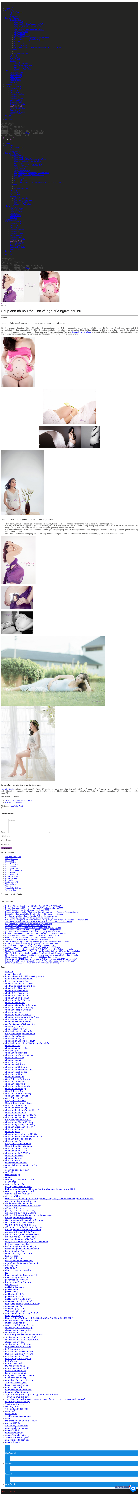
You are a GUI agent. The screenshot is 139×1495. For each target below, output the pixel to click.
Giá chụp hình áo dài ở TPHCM (20, 1222)
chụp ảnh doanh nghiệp (16, 1108)
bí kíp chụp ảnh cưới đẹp (17, 981)
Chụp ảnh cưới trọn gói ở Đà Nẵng (27, 26)
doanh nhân (11, 1182)
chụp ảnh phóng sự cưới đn (18, 1014)
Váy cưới (13, 55)
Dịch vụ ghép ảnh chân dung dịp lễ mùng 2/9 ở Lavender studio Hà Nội (32, 943)
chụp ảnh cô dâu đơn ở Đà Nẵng (20, 1005)
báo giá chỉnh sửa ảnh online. (19, 979)
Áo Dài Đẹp (9, 861)
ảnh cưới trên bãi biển (15, 1435)
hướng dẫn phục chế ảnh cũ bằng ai (22, 1249)
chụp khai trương (13, 1045)
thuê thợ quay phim (14, 1349)
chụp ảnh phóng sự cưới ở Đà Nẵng (22, 1017)
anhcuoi (9, 971)
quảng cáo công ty (14, 1315)
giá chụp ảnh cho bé (14, 1208)
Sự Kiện (17, 41)
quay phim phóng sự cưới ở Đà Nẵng (22, 1304)
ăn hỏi (8, 1418)
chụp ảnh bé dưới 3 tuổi (16, 1053)
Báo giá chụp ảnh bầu (13, 802)
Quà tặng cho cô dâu (15, 1311)
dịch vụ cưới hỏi (12, 1196)
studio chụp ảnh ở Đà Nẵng (18, 1344)
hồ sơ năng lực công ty (16, 1251)
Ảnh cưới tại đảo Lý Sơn (16, 1425)
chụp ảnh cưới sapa (14, 1077)
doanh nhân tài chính (15, 1184)
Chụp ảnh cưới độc (14, 1098)
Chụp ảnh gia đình (21, 32)
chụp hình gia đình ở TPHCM (18, 1022)
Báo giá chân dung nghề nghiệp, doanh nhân (31, 38)
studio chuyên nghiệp (15, 1323)
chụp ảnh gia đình (13, 1012)
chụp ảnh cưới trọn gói (15, 1088)
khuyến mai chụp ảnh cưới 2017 (20, 1253)
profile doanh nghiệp (14, 1294)
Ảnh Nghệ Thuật (16, 77)
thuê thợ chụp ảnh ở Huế (17, 1356)
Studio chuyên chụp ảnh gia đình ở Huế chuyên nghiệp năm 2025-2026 (32, 947)
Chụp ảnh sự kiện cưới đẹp (18, 1143)
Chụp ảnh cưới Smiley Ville (18, 1079)
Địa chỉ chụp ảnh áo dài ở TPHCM (21, 1421)
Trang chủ (9, 8)
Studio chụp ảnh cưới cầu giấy (19, 1325)
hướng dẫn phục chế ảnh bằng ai (20, 1246)
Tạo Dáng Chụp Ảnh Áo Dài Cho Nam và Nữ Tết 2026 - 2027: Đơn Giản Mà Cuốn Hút (45, 1399)
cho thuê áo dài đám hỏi (16, 995)
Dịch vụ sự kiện (16, 100)
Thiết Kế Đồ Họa (16, 59)
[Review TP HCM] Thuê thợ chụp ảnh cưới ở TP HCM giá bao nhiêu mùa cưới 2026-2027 (40, 961)
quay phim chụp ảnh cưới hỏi (18, 1301)
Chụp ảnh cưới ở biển (15, 1100)
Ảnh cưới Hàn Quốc (17, 112)
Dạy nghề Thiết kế (21, 67)
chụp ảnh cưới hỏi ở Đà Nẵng (19, 1007)
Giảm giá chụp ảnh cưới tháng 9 (20, 1239)
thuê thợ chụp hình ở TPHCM (19, 1354)
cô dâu (8, 1167)
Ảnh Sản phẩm (15, 81)
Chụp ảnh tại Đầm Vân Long (18, 1146)
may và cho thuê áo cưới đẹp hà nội (22, 1263)
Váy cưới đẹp (15, 92)
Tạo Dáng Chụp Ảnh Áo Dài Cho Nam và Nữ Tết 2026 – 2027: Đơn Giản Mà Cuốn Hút (38, 922)
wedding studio (12, 1406)
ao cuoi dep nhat (13, 974)
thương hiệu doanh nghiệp (17, 1368)
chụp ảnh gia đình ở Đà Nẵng (19, 1122)
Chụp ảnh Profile (16, 102)
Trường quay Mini (21, 53)
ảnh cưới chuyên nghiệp (16, 1428)
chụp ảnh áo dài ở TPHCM (17, 1153)
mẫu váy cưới (11, 1265)
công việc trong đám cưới (17, 1170)
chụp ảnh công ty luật (15, 1065)
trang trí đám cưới (13, 1387)
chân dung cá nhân (14, 1026)
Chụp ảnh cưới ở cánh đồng (18, 1103)
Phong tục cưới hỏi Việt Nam (18, 1282)
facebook (8, 119)
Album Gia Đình (16, 75)
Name (3, 836)
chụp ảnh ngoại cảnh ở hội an (19, 1127)
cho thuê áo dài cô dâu (16, 988)
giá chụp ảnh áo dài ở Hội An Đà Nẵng (23, 1206)
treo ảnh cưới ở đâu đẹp (16, 1392)
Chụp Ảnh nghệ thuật (22, 36)
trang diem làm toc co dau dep (19, 1380)
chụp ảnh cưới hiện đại (16, 1072)
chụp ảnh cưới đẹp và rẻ (16, 1096)
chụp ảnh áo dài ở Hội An (17, 998)
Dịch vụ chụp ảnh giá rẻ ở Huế (19, 1191)
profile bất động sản (14, 1287)
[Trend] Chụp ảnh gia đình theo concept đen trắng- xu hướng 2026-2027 (33, 935)
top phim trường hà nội (15, 1373)
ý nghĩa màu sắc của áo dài (18, 1416)
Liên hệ (8, 116)
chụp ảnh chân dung (15, 1057)
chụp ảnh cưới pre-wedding (18, 1010)
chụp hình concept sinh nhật (18, 1031)
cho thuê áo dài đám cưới (17, 993)
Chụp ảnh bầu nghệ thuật (81, 332)
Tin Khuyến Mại (11, 84)
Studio (16, 51)
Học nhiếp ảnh (15, 114)
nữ (6, 1272)
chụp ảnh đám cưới (14, 1155)
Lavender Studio (7, 789)
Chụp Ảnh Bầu (19, 34)
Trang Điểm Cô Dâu (17, 108)
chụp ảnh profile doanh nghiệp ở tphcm (23, 1136)
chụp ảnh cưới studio (15, 1081)
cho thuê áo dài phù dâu (16, 991)
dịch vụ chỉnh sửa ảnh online (18, 1186)
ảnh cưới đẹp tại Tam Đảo (17, 1440)
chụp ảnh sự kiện (13, 1141)
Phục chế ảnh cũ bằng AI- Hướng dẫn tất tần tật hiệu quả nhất (29, 937)
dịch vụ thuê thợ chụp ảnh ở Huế (20, 1201)
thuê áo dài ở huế (13, 1363)
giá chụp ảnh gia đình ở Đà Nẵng (20, 1232)
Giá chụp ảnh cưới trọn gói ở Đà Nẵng (23, 1229)
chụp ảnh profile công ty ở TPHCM (21, 1134)
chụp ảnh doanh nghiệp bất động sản (22, 1110)
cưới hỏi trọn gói (12, 1175)
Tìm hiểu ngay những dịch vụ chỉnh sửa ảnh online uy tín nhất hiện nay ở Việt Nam (37, 941)
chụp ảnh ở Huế (12, 1160)
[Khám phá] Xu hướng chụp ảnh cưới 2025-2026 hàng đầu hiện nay (31, 957)
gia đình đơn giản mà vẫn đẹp (19, 1203)
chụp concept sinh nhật (16, 1029)
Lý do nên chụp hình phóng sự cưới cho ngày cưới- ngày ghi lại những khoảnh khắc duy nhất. (41, 955)
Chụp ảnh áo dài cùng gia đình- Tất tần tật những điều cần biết (29, 918)
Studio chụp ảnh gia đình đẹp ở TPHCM (24, 1335)
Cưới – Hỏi (18, 28)
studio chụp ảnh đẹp (14, 1342)
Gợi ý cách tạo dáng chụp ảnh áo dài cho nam (26, 1241)
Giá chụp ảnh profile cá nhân (18, 1218)
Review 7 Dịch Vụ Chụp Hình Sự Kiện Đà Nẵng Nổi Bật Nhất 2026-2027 (33, 906)
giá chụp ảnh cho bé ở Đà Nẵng (20, 1210)
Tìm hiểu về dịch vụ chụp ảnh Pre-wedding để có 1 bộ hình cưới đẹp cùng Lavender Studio (40, 953)
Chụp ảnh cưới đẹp (14, 1091)
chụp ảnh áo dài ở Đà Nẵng (18, 1000)
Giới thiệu (9, 10)
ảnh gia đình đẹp (13, 1442)
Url (2, 844)
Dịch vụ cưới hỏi (16, 90)
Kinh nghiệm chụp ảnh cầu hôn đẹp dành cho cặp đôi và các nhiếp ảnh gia (34, 914)
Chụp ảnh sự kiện (16, 98)
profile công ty (11, 1292)
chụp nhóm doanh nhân (16, 1048)
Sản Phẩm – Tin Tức (13, 86)
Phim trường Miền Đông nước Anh (21, 1275)
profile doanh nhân (14, 1296)
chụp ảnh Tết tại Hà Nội (16, 1148)
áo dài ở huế (11, 1413)
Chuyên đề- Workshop (22, 69)
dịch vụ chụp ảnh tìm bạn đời (18, 1194)
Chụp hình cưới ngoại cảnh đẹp (20, 1034)
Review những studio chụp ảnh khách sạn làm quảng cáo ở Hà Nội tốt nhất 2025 (36, 933)
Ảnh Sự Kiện (15, 79)
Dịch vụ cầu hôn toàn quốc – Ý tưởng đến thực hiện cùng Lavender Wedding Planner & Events (41, 912)
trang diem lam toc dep (15, 1378)
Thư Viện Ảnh (10, 71)
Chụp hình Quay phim (18, 20)
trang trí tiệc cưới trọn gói (16, 1385)
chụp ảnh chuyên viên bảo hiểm (20, 1055)
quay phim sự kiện (13, 1306)
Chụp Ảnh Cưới (20, 22)
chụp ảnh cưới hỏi (13, 1074)
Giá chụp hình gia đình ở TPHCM (20, 1225)
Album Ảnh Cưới (16, 73)
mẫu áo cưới (11, 1268)
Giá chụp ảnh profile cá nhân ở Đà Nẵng (24, 1220)
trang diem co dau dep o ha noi (19, 1375)
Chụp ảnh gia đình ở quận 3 (18, 1120)
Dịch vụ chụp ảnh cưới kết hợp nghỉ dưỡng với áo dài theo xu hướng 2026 (34, 908)
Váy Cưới (13, 83)
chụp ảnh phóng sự (14, 1129)
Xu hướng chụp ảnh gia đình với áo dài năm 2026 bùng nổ (27, 926)
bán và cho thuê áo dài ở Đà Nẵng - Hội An (25, 976)
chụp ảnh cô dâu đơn (15, 1002)
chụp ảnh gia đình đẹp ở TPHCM (20, 1117)
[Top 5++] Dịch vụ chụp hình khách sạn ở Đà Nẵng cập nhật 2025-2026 (32, 932)
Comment (4, 832)
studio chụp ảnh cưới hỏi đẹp (18, 1327)
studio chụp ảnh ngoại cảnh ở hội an (22, 1337)
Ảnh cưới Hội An (13, 1423)
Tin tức (8, 886)
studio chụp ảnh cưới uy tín (18, 1330)
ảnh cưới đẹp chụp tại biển (17, 1437)
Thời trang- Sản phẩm (22, 43)
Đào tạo (13, 61)
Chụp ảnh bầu (15, 96)
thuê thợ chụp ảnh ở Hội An (18, 1359)
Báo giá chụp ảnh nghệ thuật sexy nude (29, 40)
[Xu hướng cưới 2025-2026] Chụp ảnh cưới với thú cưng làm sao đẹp (32, 963)
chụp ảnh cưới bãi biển (16, 1067)
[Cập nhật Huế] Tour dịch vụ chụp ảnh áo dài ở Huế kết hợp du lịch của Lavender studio (39, 949)
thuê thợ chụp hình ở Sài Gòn (19, 1351)
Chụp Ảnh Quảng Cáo (13, 870)
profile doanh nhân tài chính (18, 1299)
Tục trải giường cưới (14, 1404)
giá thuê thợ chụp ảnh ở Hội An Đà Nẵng (24, 1227)
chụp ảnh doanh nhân (15, 1112)
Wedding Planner (20, 45)
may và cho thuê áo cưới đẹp (19, 1261)
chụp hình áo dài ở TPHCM (18, 1019)
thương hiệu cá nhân (15, 1366)
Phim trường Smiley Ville (16, 1277)
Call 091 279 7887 (8, 1491)
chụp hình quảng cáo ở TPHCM (20, 1041)
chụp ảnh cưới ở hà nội (16, 1105)
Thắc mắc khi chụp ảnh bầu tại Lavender (20, 800)
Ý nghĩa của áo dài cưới (16, 1409)
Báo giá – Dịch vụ (12, 18)
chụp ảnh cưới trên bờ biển (18, 1086)
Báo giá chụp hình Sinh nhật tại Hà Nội (29, 30)
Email (3, 840)
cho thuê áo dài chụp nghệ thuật (20, 986)
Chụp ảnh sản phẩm (17, 104)
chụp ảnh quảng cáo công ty (18, 1139)
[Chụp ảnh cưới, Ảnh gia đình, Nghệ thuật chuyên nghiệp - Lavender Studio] (9, 140)
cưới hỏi (9, 1172)
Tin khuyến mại (11, 884)
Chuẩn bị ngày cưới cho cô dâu (20, 1024)
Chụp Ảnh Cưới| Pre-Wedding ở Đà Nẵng (30, 24)
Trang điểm (14, 57)
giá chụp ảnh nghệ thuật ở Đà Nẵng (22, 1234)
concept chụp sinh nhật (16, 1163)
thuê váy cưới (11, 1361)
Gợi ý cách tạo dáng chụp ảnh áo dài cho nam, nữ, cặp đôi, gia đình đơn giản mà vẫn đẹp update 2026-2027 (47, 920)
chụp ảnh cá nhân (13, 1060)
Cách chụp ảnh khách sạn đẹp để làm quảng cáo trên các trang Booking (33, 930)
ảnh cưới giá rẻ (12, 1430)
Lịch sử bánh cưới (13, 1258)
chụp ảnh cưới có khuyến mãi (19, 1069)
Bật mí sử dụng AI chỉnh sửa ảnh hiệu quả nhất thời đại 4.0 (27, 939)
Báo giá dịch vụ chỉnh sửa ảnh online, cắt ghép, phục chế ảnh (37, 47)
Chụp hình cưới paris (15, 1036)
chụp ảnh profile (12, 1132)
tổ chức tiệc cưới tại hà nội (17, 1402)
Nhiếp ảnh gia (15, 16)
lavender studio (12, 1256)
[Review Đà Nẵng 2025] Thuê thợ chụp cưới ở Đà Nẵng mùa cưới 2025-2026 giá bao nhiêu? (41, 959)
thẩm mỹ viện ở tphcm (15, 1370)
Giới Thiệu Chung (16, 12)
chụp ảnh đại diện (13, 1158)
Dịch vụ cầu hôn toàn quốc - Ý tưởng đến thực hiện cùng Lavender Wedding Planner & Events (49, 1198)
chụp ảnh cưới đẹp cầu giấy (18, 1093)
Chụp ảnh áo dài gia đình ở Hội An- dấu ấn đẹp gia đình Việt (28, 924)
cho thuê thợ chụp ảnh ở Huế (19, 983)
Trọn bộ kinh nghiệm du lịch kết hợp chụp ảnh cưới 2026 (27, 910)
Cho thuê (13, 49)
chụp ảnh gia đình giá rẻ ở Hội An (20, 1115)
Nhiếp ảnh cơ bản (21, 63)
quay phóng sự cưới (14, 1308)
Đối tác (12, 14)
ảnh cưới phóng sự (14, 1433)
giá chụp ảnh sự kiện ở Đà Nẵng (20, 1237)
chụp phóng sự (12, 1050)
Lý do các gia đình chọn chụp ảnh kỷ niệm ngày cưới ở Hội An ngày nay (33, 928)
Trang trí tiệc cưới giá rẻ (16, 1382)
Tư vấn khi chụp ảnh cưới (17, 1397)
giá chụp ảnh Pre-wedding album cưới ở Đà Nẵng (28, 1215)
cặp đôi (8, 1177)
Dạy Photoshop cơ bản (23, 65)
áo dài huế (10, 1411)
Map (27, 133)
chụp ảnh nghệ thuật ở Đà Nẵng (20, 1124)
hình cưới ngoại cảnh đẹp (17, 1244)
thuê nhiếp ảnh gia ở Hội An (18, 1347)
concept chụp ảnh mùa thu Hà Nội (21, 1165)
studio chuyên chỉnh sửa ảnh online (22, 1320)
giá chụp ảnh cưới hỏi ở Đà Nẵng (20, 1213)
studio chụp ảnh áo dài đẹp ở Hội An (22, 1339)
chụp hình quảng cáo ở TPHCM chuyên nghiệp (27, 1043)
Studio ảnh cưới (16, 110)
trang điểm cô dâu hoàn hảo (18, 1390)
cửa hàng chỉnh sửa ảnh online (19, 1179)
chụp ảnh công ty (13, 1062)
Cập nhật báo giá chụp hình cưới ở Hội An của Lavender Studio (29, 945)
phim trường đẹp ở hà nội (17, 1280)
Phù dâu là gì (11, 1284)
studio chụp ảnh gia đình (16, 1332)
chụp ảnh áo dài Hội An (16, 1151)
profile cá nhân (12, 1289)
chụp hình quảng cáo (15, 1038)
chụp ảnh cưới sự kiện (15, 1084)
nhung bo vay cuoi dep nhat (18, 1270)
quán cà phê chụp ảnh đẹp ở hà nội (22, 1313)
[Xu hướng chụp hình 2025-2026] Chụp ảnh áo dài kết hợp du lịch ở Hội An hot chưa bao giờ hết (42, 951)
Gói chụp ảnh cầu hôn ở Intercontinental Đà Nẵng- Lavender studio (31, 916)
